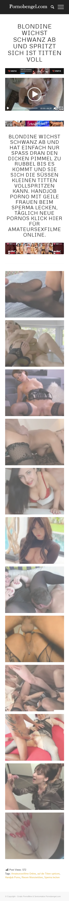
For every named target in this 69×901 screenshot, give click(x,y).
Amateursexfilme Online (23, 873)
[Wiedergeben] (8, 108)
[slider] (25, 108)
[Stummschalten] (55, 108)
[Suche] (50, 7)
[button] (34, 94)
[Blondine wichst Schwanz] (34, 248)
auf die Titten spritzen (48, 873)
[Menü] (59, 7)
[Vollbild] (61, 108)
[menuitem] (50, 7)
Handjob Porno (12, 877)
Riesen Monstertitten (32, 877)
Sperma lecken (52, 877)
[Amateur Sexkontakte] (28, 7)
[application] (34, 94)
